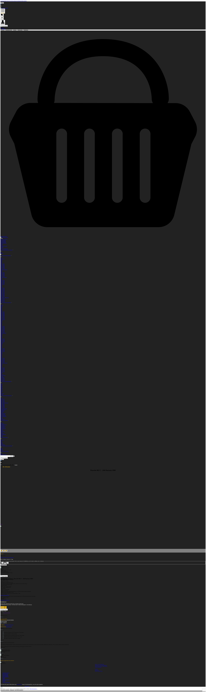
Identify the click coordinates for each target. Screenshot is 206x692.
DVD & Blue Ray (6, 676)
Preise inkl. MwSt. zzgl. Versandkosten (7, 557)
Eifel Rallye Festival (6, 672)
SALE (4, 681)
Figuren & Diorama (6, 679)
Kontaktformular (9, 626)
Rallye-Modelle (5, 673)
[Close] (0, 549)
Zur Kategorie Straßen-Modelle (5, 381)
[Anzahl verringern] (2, 563)
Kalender (4, 680)
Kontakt (96, 669)
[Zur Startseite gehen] (4, 8)
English (1, 7)
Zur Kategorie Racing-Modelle (5, 302)
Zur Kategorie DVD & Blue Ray (6, 395)
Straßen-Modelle (5, 675)
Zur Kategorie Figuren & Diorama (6, 445)
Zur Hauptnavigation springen (21, 0)
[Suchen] (10, 456)
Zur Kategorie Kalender (4, 451)
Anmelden (2, 28)
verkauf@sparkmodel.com (4, 600)
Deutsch (1, 461)
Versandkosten (19, 684)
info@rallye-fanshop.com (9, 624)
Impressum (97, 670)
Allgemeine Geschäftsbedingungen (101, 665)
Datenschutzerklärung (98, 671)
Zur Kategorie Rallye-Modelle (5, 255)
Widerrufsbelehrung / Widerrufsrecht (101, 666)
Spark (1, 524)
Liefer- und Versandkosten (99, 664)
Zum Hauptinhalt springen (5, 0)
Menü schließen (4, 26)
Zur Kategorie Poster (4, 437)
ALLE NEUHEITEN (6, 682)
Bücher (4, 677)
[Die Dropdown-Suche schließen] (12, 456)
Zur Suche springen (13, 0)
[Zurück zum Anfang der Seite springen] (1, 688)
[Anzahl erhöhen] (7, 563)
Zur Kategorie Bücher (4, 420)
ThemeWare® (27, 686)
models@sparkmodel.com (4, 595)
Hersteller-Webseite (7, 612)
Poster (4, 678)
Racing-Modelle (5, 674)
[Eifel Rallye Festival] (0, 254)
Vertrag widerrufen (98, 667)
